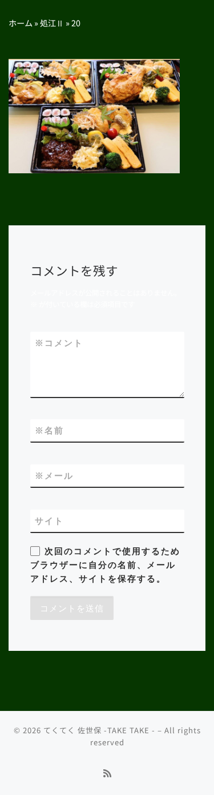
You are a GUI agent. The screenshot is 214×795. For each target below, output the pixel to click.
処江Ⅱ (52, 23)
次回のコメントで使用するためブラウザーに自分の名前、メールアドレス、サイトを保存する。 (105, 565)
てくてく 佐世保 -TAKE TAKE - (99, 730)
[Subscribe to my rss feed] (107, 773)
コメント (59, 343)
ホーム (21, 23)
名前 (49, 430)
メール (54, 475)
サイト (49, 521)
